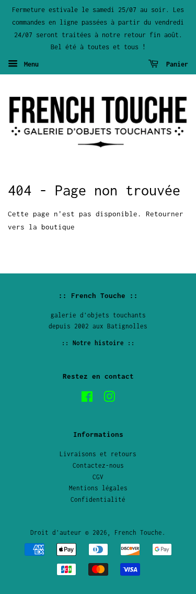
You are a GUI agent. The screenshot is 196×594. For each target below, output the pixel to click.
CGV (98, 477)
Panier (175, 64)
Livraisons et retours (98, 453)
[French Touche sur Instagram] (109, 398)
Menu (29, 64)
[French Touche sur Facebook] (87, 398)
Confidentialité (98, 499)
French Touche (138, 532)
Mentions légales (98, 488)
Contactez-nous (98, 465)
